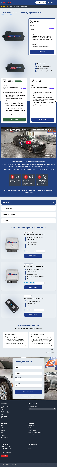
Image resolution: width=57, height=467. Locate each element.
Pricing (10, 6)
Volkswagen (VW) (5, 412)
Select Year (17, 383)
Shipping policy (32, 425)
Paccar (2, 417)
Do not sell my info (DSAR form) (35, 432)
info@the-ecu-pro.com (6, 449)
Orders (30, 446)
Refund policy (31, 427)
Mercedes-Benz (4, 411)
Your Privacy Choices (33, 434)
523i (16, 10)
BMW (8, 10)
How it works (16, 6)
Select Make (17, 364)
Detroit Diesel (4, 416)
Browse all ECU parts (33, 406)
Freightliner (3, 429)
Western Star (4, 439)
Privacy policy (31, 429)
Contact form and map (6, 452)
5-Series (12, 10)
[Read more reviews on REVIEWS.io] (50, 352)
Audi (2, 414)
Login (30, 448)
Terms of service (32, 430)
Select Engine (18, 377)
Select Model (18, 371)
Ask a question (24, 6)
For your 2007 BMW (5, 406)
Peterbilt (3, 435)
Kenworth (3, 430)
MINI (2, 409)
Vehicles (3, 10)
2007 (20, 10)
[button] (15, 340)
